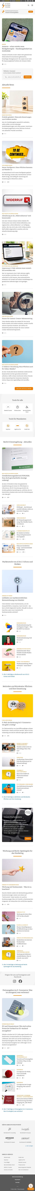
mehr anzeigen (29, 1145)
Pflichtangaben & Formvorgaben (25, 784)
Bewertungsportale (7, 115)
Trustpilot (17, 0)
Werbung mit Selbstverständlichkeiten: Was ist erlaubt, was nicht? (24, 956)
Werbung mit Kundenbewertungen (10, 884)
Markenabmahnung (21, 623)
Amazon (4, 44)
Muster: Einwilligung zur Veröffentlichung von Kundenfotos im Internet (25, 929)
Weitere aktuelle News (23, 388)
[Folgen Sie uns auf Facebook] (32, 0)
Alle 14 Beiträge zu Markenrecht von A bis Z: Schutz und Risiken (16, 675)
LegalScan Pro (17, 429)
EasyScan (8, 429)
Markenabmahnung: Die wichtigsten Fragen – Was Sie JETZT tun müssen (24, 627)
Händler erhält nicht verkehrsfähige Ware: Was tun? (24, 748)
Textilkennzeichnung (7, 165)
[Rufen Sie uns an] (25, 1)
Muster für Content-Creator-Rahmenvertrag (17, 318)
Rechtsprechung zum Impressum (10, 266)
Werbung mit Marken (7, 595)
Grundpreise (20, 1069)
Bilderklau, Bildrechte (22, 925)
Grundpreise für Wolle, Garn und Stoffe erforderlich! (24, 1073)
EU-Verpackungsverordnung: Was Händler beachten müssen (25, 522)
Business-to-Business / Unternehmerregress (22, 744)
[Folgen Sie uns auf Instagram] (30, 0)
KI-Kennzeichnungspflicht (23, 531)
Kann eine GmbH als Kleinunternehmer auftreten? (23, 775)
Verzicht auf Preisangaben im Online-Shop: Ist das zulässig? (25, 1061)
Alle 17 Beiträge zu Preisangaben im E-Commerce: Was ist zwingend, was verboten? (18, 1110)
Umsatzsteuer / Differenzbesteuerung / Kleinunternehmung (25, 1096)
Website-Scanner (8, 410)
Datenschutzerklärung (17, 1176)
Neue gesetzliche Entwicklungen (10, 213)
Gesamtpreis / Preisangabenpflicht (22, 1056)
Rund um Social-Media (7, 316)
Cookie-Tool (27, 429)
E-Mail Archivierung (7, 720)
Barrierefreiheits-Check (27, 411)
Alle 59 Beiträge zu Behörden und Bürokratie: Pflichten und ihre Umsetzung (17, 798)
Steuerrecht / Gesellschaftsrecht (22, 771)
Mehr (31, 11)
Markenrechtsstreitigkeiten (24, 648)
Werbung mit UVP (21, 912)
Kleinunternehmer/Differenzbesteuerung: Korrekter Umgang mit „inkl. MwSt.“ (25, 1100)
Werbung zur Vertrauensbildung (25, 937)
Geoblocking (20, 757)
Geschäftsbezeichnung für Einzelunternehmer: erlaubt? (25, 788)
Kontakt (17, 1182)
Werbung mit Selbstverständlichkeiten (23, 951)
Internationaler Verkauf (8, 1024)
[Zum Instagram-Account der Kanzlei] (14, 981)
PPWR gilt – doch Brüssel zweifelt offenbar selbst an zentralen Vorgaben (25, 509)
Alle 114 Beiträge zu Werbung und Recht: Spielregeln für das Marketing (15, 965)
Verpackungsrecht (21, 505)
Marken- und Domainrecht (23, 661)
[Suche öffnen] (28, 5)
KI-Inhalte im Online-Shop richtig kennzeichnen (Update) (24, 535)
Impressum (17, 1179)
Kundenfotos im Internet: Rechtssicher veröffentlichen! (24, 942)
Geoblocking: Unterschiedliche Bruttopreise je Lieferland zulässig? (25, 761)
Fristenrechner (17, 410)
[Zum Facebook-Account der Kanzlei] (20, 981)
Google (6, 0)
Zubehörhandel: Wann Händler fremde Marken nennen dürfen (24, 652)
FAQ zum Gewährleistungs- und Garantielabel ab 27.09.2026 (24, 547)
